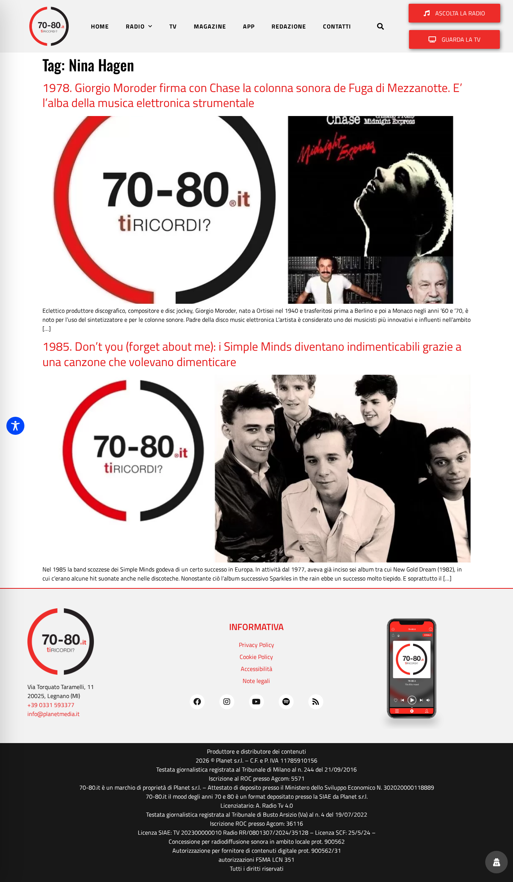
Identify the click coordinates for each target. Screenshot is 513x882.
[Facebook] (197, 701)
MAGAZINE (210, 26)
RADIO (135, 26)
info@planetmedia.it (53, 713)
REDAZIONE (289, 26)
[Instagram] (226, 701)
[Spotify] (286, 701)
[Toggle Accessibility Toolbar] (15, 426)
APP (249, 26)
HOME (100, 26)
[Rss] (315, 701)
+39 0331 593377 (50, 704)
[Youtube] (256, 701)
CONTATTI (337, 26)
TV (173, 26)
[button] (380, 26)
